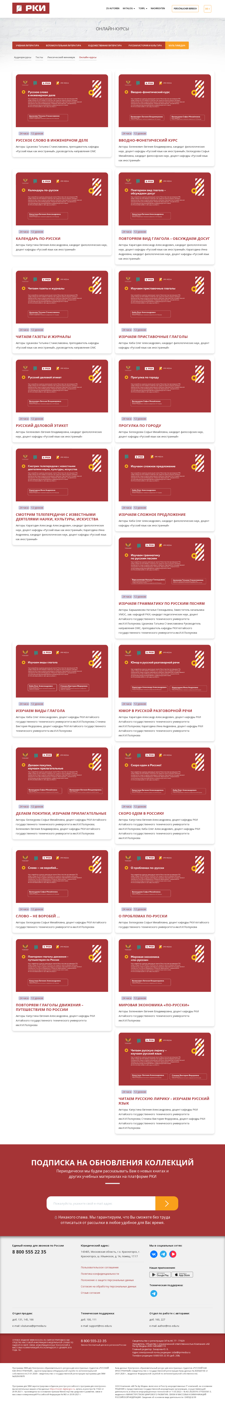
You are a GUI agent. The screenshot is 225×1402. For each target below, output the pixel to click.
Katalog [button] (128, 8)
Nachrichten (158, 8)
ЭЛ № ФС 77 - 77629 (174, 1340)
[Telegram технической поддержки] (153, 1293)
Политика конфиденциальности (100, 1273)
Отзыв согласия (90, 1292)
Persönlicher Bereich (185, 8)
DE (206, 8)
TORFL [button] (142, 8)
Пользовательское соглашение (100, 1267)
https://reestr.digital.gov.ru (62, 1389)
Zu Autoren (112, 8)
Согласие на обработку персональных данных (108, 1286)
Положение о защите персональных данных (107, 1280)
